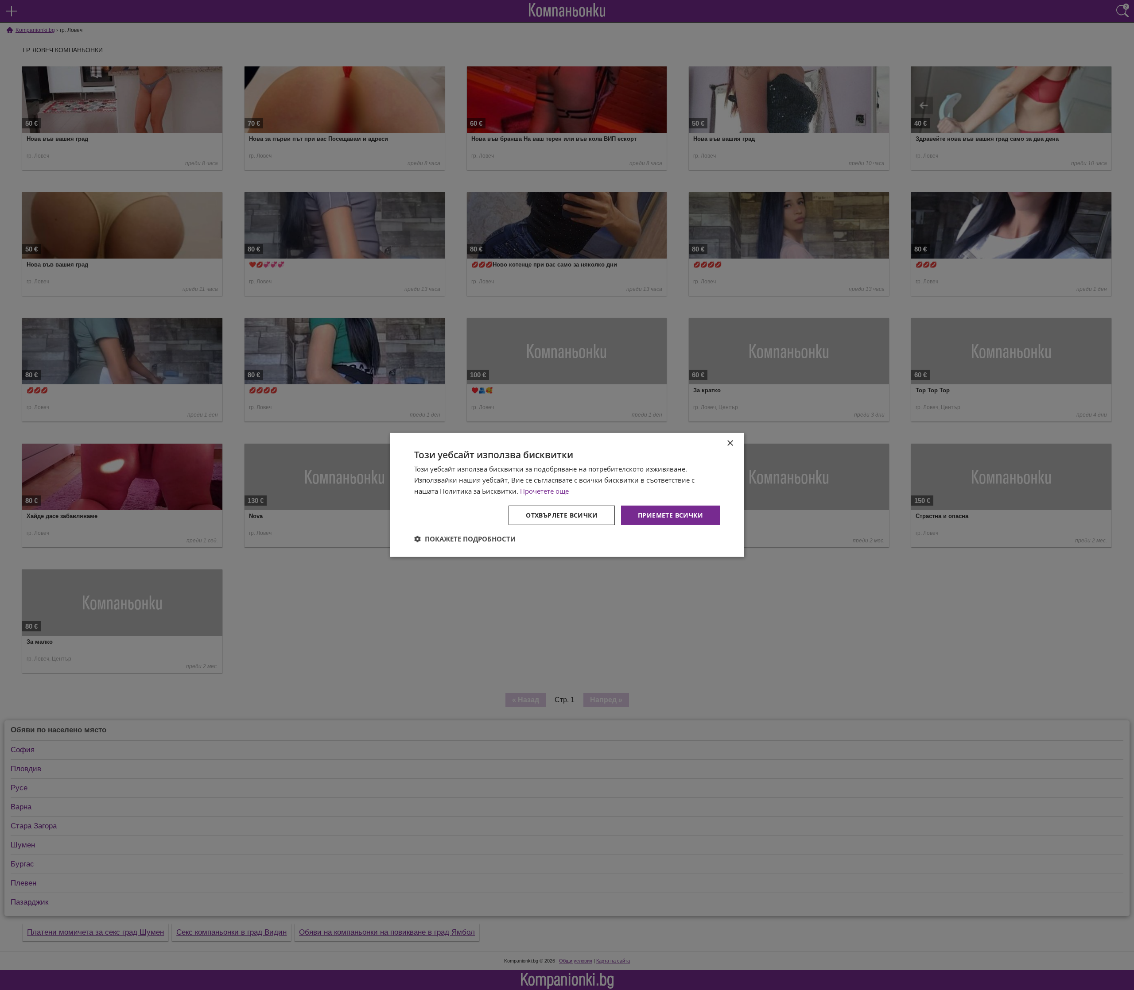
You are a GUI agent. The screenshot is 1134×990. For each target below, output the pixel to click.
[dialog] (567, 495)
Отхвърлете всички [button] (562, 514)
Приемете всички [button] (670, 514)
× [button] (729, 443)
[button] (465, 539)
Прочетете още (544, 491)
